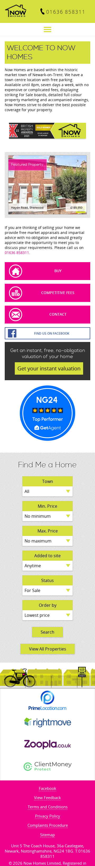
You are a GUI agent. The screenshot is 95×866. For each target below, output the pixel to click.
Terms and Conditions (48, 806)
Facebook (47, 788)
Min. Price (47, 506)
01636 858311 (66, 11)
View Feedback (47, 797)
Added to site (47, 556)
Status (47, 580)
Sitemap (47, 834)
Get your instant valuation (48, 368)
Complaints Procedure (47, 825)
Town (47, 481)
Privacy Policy (47, 816)
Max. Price (47, 531)
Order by (47, 605)
